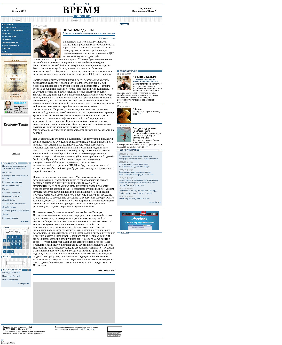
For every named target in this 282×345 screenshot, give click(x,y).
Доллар (5, 214)
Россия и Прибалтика (12, 182)
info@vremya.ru (87, 329)
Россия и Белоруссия (11, 192)
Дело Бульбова (9, 207)
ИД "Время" (146, 8)
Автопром (7, 172)
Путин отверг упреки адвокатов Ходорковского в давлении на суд (134, 165)
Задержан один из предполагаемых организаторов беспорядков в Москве (136, 173)
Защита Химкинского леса (14, 203)
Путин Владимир (10, 279)
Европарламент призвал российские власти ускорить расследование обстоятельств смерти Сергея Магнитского (138, 182)
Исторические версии (12, 185)
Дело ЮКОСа (8, 200)
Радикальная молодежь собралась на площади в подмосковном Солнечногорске (138, 157)
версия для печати (107, 38)
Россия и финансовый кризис (15, 210)
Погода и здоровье (144, 128)
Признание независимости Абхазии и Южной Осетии (14, 167)
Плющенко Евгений (11, 276)
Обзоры (16, 153)
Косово (5, 189)
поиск (75, 20)
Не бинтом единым (144, 77)
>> (126, 102)
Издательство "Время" (144, 11)
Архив (17, 20)
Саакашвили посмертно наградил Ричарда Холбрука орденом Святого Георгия (138, 191)
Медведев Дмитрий (11, 272)
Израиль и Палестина (12, 196)
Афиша (137, 109)
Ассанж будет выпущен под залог (134, 198)
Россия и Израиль (10, 218)
